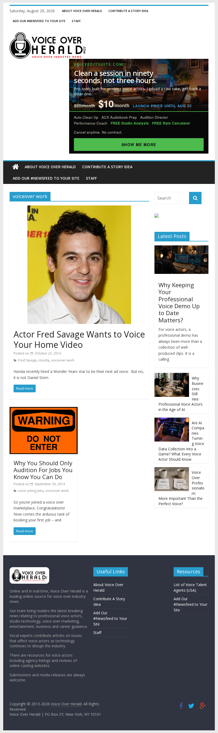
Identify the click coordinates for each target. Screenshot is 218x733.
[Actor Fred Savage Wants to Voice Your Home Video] (79, 209)
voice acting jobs (30, 490)
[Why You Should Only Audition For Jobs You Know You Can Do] (44, 410)
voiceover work (62, 360)
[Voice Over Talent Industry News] (48, 35)
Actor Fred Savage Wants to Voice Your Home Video (79, 339)
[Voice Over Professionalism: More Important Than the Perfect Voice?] (171, 469)
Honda (44, 360)
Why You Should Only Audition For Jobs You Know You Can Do (43, 470)
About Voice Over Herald (82, 11)
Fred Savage (27, 360)
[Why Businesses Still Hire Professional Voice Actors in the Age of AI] (171, 375)
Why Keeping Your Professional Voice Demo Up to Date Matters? (179, 302)
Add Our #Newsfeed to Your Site (39, 21)
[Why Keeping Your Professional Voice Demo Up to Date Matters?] (181, 248)
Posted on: (37, 353)
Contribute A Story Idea (128, 11)
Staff (76, 21)
